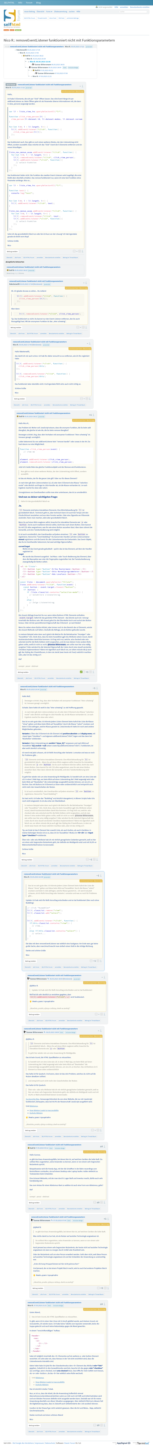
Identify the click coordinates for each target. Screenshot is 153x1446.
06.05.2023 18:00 (52, 1032)
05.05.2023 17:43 (25, 345)
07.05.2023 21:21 (40, 1305)
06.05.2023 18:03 (56, 979)
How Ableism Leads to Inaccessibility (44, 1110)
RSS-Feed (61, 18)
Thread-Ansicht (42, 18)
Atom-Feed (52, 18)
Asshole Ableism (36, 1113)
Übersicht (40, 11)
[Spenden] (18, 30)
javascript (29, 88)
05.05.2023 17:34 (26, 284)
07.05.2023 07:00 (59, 1220)
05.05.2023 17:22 (18, 87)
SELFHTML (9, 2)
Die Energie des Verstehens (23, 1443)
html (61, 1032)
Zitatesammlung (60, 11)
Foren (48, 11)
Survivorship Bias (32, 1099)
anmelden (40, 257)
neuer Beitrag (29, 11)
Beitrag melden (12, 251)
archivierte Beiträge (73, 18)
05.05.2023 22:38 (36, 877)
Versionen (38, 284)
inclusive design (70, 1032)
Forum (29, 2)
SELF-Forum (11, 85)
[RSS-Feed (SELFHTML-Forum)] (12, 30)
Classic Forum (69, 1443)
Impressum (39, 1443)
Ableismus (34, 1106)
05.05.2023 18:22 (30, 416)
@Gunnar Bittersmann (57, 644)
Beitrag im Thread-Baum (70, 257)
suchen (72, 11)
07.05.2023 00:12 (41, 1148)
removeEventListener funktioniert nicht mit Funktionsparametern (44, 84)
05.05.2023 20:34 (32, 689)
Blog (38, 2)
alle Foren (18, 257)
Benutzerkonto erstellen (52, 257)
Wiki (20, 2)
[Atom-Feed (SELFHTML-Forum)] (6, 30)
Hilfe (78, 11)
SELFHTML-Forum (29, 18)
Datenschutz (50, 1443)
